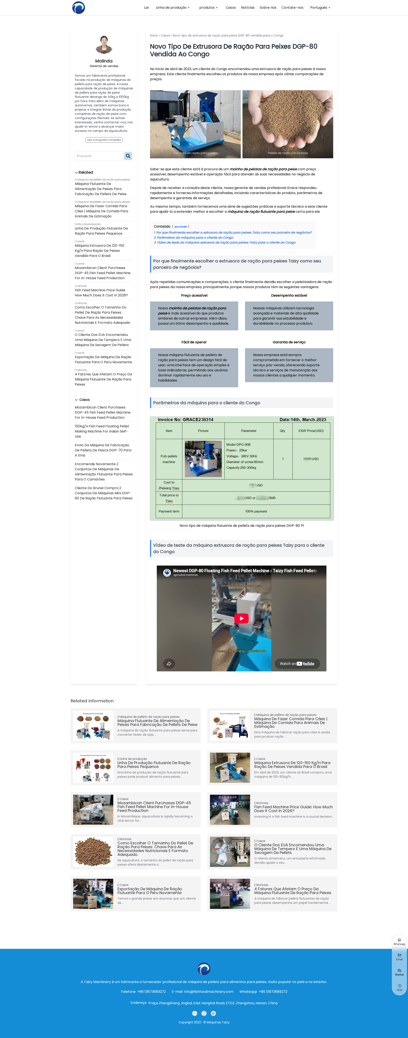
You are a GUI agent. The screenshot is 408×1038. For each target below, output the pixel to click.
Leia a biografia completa (104, 140)
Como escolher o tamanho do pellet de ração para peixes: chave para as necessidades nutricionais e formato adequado (102, 315)
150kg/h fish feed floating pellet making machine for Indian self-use (102, 431)
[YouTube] (194, 1013)
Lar (146, 7)
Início (154, 35)
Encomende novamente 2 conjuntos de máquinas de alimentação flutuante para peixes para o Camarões (104, 472)
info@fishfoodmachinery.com (209, 991)
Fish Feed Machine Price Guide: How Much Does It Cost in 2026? (101, 293)
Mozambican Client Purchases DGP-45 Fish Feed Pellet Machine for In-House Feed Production (102, 272)
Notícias (248, 7)
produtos (207, 7)
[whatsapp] (213, 1013)
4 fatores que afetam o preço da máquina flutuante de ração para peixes (103, 379)
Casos (231, 7)
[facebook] (204, 1013)
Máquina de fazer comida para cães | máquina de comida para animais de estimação (101, 211)
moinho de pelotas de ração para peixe (263, 169)
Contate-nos (292, 7)
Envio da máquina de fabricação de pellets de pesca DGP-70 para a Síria (103, 450)
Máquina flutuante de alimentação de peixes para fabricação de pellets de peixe (100, 188)
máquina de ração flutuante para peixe (261, 211)
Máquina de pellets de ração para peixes (103, 179)
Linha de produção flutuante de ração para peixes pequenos (101, 231)
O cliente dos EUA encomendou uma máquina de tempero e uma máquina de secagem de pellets (103, 339)
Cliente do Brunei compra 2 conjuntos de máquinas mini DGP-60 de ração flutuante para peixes (104, 493)
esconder (180, 226)
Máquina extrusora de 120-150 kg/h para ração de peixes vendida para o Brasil (99, 250)
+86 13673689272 (151, 991)
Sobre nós (268, 7)
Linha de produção (171, 7)
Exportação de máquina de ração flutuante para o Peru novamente (103, 360)
